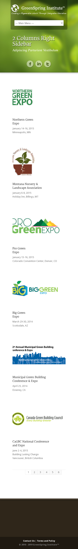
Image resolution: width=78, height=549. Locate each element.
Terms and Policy (46, 541)
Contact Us (29, 541)
